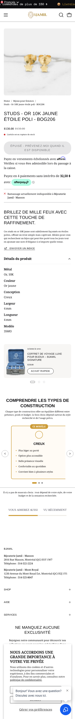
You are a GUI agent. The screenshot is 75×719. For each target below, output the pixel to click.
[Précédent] (5, 453)
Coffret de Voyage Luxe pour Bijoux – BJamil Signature (44, 356)
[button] (60, 15)
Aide (7, 602)
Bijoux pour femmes (23, 100)
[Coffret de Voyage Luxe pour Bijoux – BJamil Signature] (15, 361)
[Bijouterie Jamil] (37, 15)
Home (7, 100)
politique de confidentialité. (26, 680)
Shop (7, 589)
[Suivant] (70, 453)
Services (10, 614)
